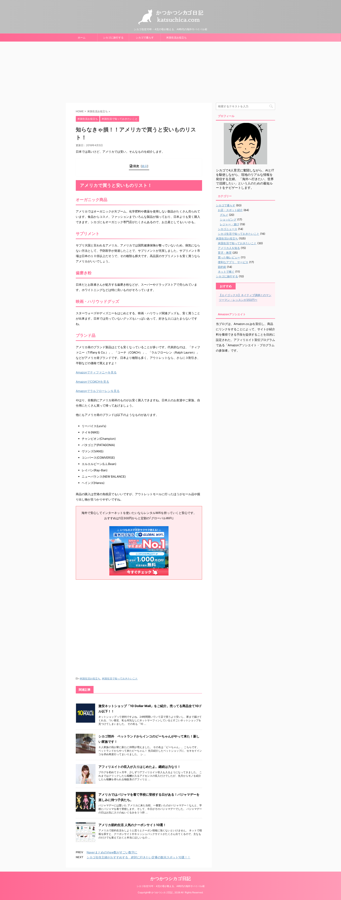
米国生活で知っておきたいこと (120, 678)
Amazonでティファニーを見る (96, 372)
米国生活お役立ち (176, 37)
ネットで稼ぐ (226, 271)
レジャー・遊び (229, 224)
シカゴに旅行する (113, 37)
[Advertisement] (170, 71)
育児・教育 (225, 252)
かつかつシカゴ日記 (170, 878)
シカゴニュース (227, 229)
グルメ (224, 214)
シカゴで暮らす (145, 37)
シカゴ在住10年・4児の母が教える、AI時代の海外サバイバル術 (171, 886)
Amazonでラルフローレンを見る (98, 391)
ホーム (81, 37)
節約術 (222, 267)
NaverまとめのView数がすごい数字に (112, 852)
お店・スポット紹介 (230, 210)
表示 (144, 166)
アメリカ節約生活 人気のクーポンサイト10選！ (132, 825)
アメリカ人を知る (229, 248)
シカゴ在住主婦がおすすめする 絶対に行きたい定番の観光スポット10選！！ (138, 857)
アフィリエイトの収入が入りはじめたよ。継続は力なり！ (139, 767)
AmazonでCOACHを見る (92, 382)
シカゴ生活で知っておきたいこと (238, 233)
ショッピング (228, 219)
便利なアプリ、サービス (233, 262)
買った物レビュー (229, 257)
